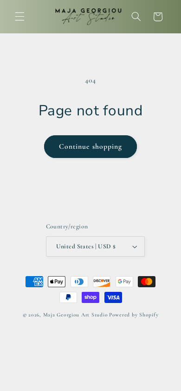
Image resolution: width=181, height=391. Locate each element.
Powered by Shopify (133, 314)
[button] (19, 16)
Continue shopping (91, 146)
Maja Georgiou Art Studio (75, 314)
